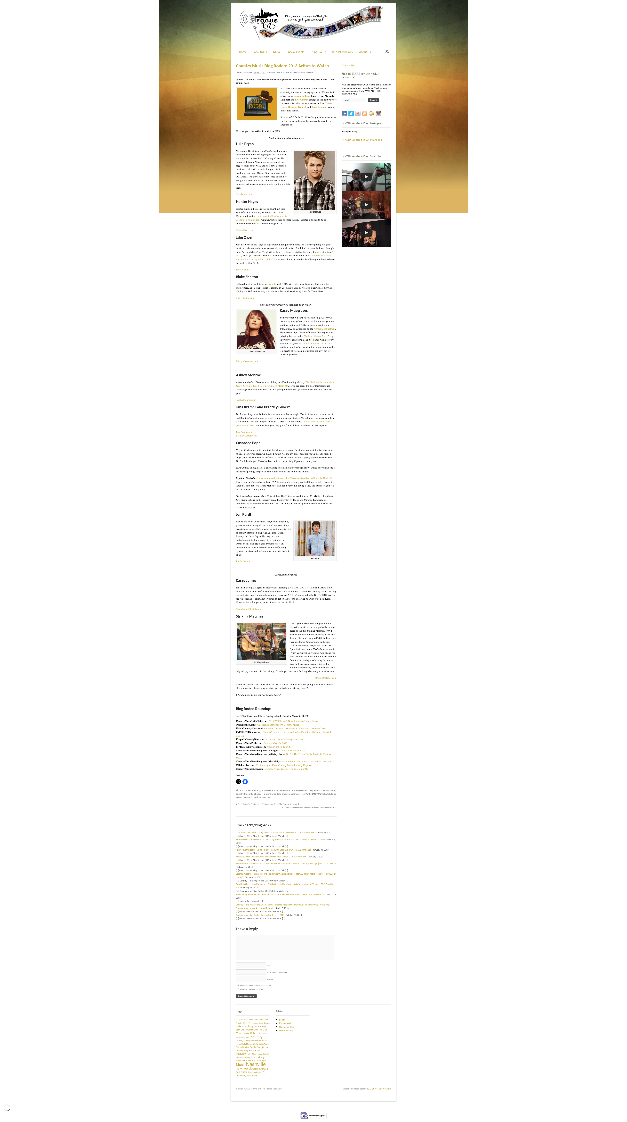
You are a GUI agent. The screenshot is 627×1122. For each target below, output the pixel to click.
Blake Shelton (283, 790)
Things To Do (318, 52)
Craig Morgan (246, 1044)
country (257, 1036)
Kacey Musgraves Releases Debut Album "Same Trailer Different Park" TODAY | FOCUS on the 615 (280, 894)
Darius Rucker (264, 1044)
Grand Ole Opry (242, 1050)
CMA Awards (247, 1029)
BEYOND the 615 (342, 52)
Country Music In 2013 (275, 743)
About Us (365, 52)
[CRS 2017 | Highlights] (366, 205)
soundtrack (324, 328)
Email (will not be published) (277, 972)
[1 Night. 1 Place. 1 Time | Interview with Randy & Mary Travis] (366, 233)
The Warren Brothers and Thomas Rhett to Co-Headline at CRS (308, 808)
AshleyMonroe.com (246, 399)
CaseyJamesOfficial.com (248, 609)
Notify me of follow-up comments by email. (255, 985)
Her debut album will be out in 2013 (317, 343)
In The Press (287, 73)
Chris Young (260, 1026)
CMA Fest (258, 1029)
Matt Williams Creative (380, 1088)
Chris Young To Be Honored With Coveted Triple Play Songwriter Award (268, 804)
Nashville (256, 1063)
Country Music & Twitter (279, 746)
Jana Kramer (294, 794)
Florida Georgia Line (258, 1047)
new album (249, 1068)
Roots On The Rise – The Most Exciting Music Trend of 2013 (295, 728)
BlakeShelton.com (245, 298)
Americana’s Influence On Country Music (278, 724)
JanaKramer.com (244, 431)
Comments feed (286, 1026)
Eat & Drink (260, 52)
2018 (238, 1019)
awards (272, 283)
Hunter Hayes (269, 794)
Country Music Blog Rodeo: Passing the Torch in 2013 (260, 915)
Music (277, 52)
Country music (242, 1040)
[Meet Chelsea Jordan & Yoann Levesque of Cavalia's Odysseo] (366, 177)
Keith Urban (251, 1054)
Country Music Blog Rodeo (249, 794)
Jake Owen (282, 794)
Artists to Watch (275, 73)
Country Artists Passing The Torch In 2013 (286, 768)
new (239, 1068)
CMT (254, 1033)
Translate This (348, 65)
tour (249, 1075)
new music (248, 797)
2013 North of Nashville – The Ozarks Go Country (308, 761)
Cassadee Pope (328, 790)
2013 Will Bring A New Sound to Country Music (294, 721)
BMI (266, 1019)
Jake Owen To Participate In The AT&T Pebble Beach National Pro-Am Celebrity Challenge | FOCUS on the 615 (286, 863)
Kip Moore (255, 1057)
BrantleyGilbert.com (246, 435)
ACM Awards (252, 1019)
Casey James (314, 790)
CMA (238, 1029)
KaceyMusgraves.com (247, 361)
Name (269, 966)
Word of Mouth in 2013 (293, 750)
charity (250, 1026)
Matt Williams (244, 73)
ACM (243, 1019)
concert (246, 1037)
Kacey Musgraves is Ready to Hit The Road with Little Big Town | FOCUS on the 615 (273, 850)
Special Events (295, 52)
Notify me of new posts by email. (251, 989)
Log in (282, 1019)
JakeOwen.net (243, 269)
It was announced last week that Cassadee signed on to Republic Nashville (295, 478)
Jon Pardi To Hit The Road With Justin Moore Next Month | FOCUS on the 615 (271, 857)
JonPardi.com (243, 561)
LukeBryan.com (244, 194)
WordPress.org (286, 1030)
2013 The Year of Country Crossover (284, 739)
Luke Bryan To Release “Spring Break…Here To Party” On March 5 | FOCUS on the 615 (275, 833)
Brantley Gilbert (299, 790)
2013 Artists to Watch (250, 790)
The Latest (310, 73)
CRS (255, 1043)
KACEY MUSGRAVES (321, 794)
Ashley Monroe (268, 790)
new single (241, 1071)
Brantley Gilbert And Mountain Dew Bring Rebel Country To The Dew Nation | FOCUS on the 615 (280, 839)
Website (270, 979)
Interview (241, 1053)
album (261, 1019)
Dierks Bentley (242, 1047)
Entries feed (285, 1023)
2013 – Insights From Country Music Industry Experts (283, 765)
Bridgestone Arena (256, 1023)
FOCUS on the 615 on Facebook (362, 140)
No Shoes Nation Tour (315, 336)
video (254, 1075)
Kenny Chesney (243, 1057)
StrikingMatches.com (326, 677)
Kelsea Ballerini (263, 1054)
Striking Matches (262, 797)
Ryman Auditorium (255, 1072)
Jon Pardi (306, 794)
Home (243, 52)
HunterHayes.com (245, 230)
